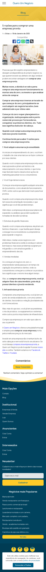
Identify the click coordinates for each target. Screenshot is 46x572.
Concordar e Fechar (23, 565)
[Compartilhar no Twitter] (19, 41)
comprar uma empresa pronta (25, 344)
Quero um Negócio (12, 328)
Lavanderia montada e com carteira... (16, 512)
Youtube (13, 353)
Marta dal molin (8, 497)
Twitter (5, 353)
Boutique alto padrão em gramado (15, 528)
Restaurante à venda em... (12, 520)
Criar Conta (6, 434)
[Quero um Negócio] (23, 3)
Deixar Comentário (23, 367)
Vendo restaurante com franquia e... (16, 501)
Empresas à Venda (9, 410)
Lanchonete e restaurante (12, 508)
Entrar (4, 438)
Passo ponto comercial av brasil (14, 505)
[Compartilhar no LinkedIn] (27, 41)
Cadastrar (23, 483)
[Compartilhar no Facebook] (14, 41)
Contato (5, 394)
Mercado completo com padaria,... (15, 516)
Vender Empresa (9, 414)
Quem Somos (7, 421)
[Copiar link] (31, 41)
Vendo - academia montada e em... (15, 524)
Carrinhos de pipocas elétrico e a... (15, 532)
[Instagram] (26, 549)
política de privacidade (31, 560)
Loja (4, 417)
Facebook (35, 350)
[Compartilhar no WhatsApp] (23, 41)
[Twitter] (20, 549)
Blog (4, 397)
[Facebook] (13, 549)
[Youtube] (32, 549)
